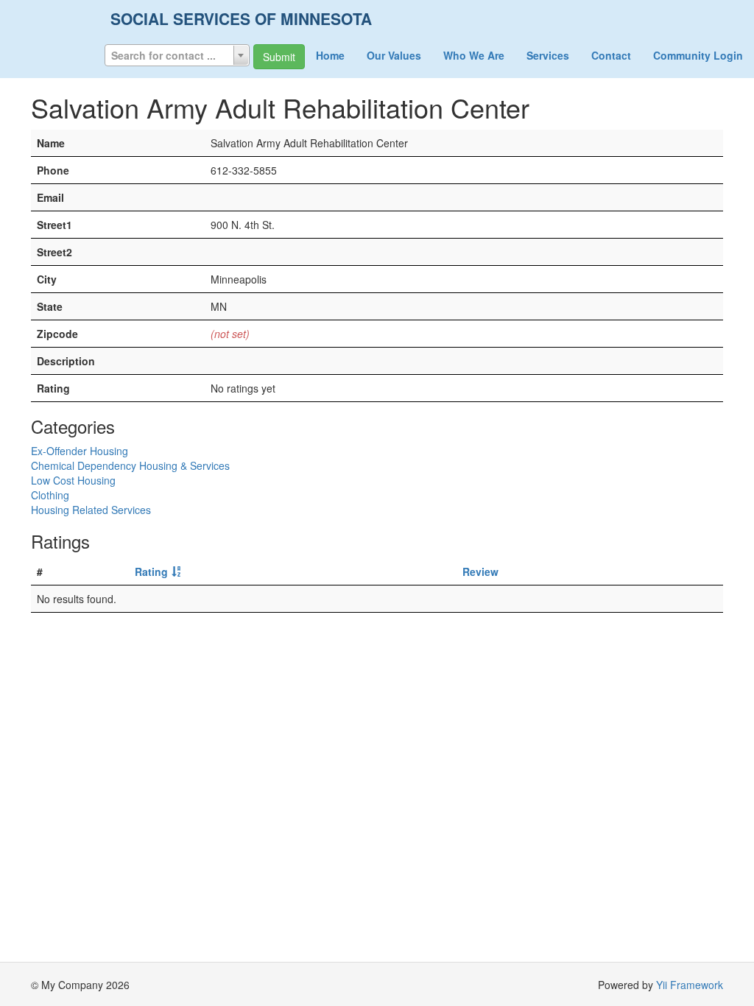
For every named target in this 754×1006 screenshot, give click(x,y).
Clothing (50, 495)
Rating (151, 571)
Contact (611, 55)
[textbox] (177, 55)
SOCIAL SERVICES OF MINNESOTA (241, 18)
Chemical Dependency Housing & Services (130, 465)
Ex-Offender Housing (79, 450)
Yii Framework (689, 984)
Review (480, 571)
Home (330, 55)
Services (547, 55)
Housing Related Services (91, 509)
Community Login (698, 55)
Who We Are (473, 55)
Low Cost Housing (73, 480)
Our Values (394, 55)
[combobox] (177, 55)
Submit (279, 56)
